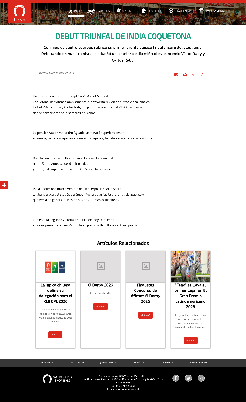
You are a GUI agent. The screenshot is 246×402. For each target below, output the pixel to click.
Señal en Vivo (184, 11)
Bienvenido (47, 362)
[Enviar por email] (176, 75)
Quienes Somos (108, 362)
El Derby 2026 (100, 285)
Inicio (78, 11)
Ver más (55, 335)
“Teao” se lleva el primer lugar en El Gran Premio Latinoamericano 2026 (191, 296)
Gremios (168, 362)
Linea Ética (138, 362)
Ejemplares (155, 11)
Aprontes (129, 11)
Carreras (104, 11)
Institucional (78, 362)
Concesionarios (198, 362)
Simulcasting (214, 11)
